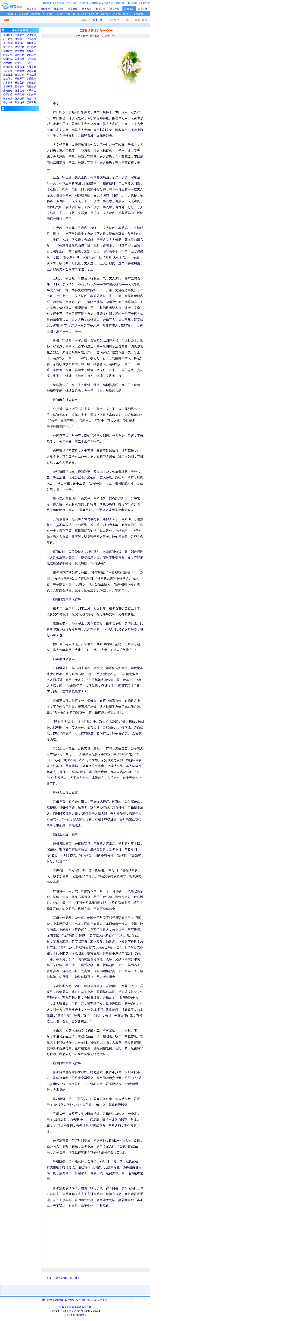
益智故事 (19, 86)
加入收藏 (80, 1299)
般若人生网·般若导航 (70, 1307)
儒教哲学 (8, 51)
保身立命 (31, 70)
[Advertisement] (79, 70)
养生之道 (142, 9)
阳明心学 (31, 62)
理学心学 (19, 39)
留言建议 (91, 1299)
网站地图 (133, 3)
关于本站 (102, 1299)
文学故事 (8, 82)
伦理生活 (93, 13)
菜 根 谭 (116, 13)
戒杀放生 (86, 9)
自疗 (10, 94)
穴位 (29, 94)
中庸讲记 (8, 66)
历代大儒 (8, 43)
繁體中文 (145, 3)
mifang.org (74, 1311)
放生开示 (19, 78)
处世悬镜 (31, 54)
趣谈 (22, 102)
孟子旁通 (23, 13)
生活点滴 (108, 3)
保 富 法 (127, 13)
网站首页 (47, 3)
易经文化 (31, 35)
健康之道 (19, 90)
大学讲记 (47, 13)
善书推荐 (128, 9)
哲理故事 (8, 86)
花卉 (29, 98)
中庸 (17, 35)
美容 (5, 98)
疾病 (17, 94)
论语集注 (19, 66)
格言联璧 (82, 13)
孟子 (10, 35)
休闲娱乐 (120, 3)
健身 (17, 98)
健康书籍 (114, 9)
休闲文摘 (84, 3)
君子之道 (8, 39)
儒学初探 (45, 9)
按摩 (33, 94)
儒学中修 (98, 19)
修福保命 (19, 74)
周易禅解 (8, 62)
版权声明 (48, 1299)
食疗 (22, 94)
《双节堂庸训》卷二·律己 (66, 1277)
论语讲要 (12, 13)
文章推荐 (71, 3)
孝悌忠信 (31, 51)
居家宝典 (31, 102)
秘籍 (22, 98)
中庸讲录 (58, 13)
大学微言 (31, 58)
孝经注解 (70, 13)
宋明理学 (19, 62)
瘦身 (10, 98)
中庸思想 (31, 39)
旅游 (17, 102)
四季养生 (31, 90)
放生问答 (8, 78)
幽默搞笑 (96, 3)
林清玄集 (19, 82)
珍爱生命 (31, 78)
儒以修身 (31, 9)
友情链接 (58, 1299)
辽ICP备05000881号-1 (75, 1315)
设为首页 (69, 1299)
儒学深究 (58, 9)
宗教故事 (31, 82)
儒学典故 (19, 51)
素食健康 (72, 9)
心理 (5, 94)
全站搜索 (59, 3)
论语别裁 (8, 58)
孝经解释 (19, 70)
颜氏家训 (8, 54)
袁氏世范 (19, 54)
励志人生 (8, 102)
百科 (33, 98)
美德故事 (31, 86)
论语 (5, 35)
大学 (22, 35)
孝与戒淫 (31, 74)
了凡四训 (138, 13)
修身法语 (19, 43)
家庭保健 (8, 90)
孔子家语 (8, 70)
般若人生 (100, 9)
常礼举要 (31, 66)
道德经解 (35, 13)
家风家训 (105, 13)
